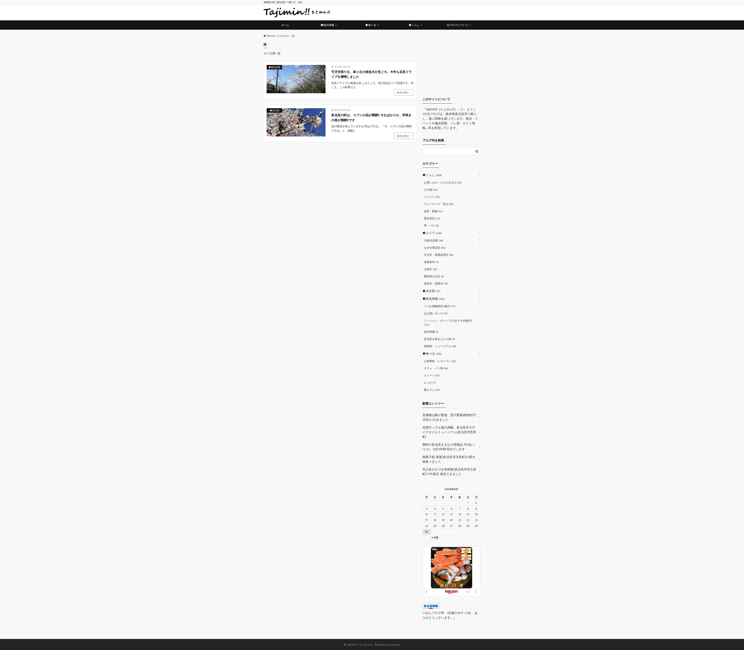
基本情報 (431, 331)
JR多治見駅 (433, 240)
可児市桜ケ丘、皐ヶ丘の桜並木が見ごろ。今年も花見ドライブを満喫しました (371, 74)
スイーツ (432, 375)
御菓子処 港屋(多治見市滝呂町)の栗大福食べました (448, 459)
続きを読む (403, 92)
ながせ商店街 (434, 247)
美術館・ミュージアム (440, 346)
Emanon (395, 644)
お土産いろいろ (436, 313)
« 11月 (434, 537)
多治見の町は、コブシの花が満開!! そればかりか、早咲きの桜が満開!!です (371, 117)
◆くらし (414, 25)
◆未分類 (274, 110)
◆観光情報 (327, 25)
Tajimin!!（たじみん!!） (360, 644)
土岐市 (430, 269)
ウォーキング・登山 (439, 204)
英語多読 (432, 218)
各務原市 (431, 262)
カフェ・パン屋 (436, 368)
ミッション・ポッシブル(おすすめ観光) (448, 322)
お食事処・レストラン (440, 361)
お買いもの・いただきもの (443, 182)
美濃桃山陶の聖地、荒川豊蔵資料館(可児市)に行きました (449, 417)
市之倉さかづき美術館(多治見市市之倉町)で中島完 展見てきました (449, 471)
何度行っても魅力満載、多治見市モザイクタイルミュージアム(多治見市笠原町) (449, 432)
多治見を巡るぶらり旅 (439, 339)
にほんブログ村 (433, 613)
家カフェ (432, 389)
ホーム (285, 25)
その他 (430, 189)
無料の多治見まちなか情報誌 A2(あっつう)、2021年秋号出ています (448, 447)
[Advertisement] (451, 66)
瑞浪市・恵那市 (436, 283)
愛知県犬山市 (434, 276)
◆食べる (370, 25)
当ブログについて (457, 25)
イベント (432, 196)
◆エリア (432, 233)
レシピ (430, 382)
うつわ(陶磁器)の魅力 (440, 306)
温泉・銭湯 (433, 211)
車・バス (431, 225)
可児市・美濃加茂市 (438, 254)
